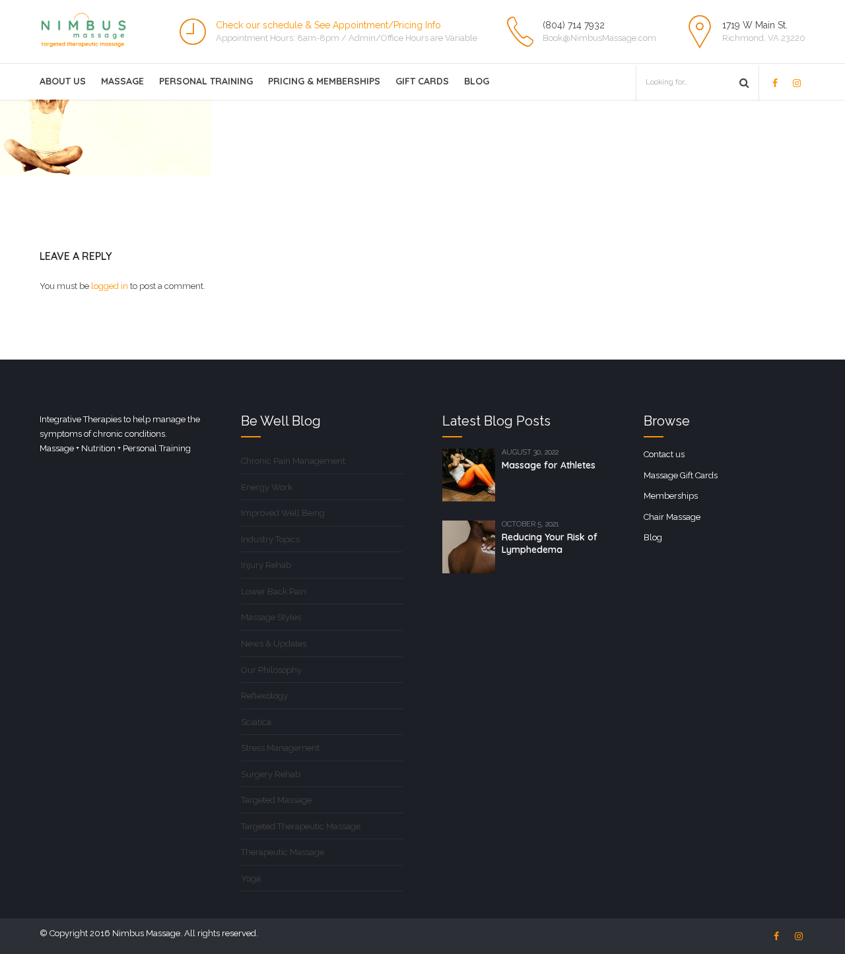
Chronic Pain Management (293, 461)
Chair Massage (672, 517)
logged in (109, 286)
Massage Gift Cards (681, 475)
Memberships (671, 496)
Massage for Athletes (548, 465)
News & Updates (273, 644)
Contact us (664, 454)
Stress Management (280, 748)
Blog (476, 81)
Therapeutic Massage (282, 852)
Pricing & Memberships (324, 81)
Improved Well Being (283, 513)
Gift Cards (422, 81)
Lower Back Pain (273, 591)
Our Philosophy (271, 670)
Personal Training (206, 81)
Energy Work (266, 487)
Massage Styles (271, 617)
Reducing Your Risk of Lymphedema (549, 543)
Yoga (251, 878)
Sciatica (256, 722)
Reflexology (264, 696)
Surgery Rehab (270, 774)
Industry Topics (270, 539)
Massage (122, 81)
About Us (63, 81)
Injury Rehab (266, 565)
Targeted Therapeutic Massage (300, 826)
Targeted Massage (276, 800)
